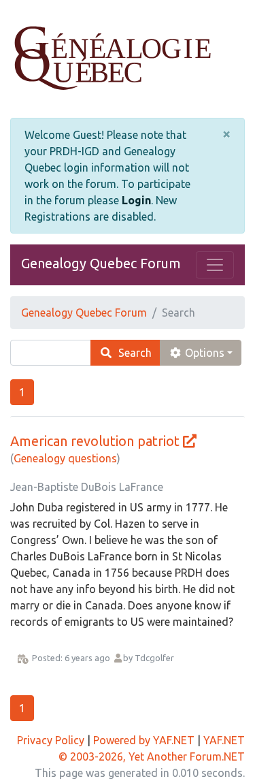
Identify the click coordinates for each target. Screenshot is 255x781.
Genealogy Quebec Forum (101, 263)
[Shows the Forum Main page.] (127, 58)
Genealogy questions (65, 458)
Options (203, 353)
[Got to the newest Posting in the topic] (190, 441)
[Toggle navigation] (215, 264)
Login (136, 200)
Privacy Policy (50, 740)
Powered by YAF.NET (143, 740)
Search (132, 353)
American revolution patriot (95, 441)
